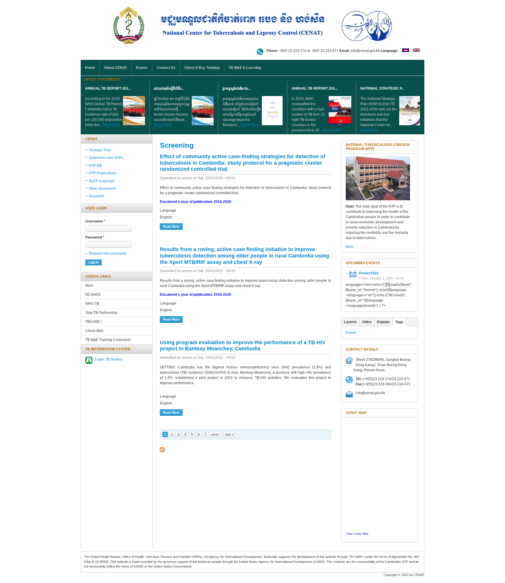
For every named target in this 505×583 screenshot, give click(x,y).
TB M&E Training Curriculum (108, 340)
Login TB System (108, 359)
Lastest (350, 322)
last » (229, 434)
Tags (399, 322)
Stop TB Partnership (101, 313)
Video (366, 322)
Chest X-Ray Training (201, 68)
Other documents (102, 189)
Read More (112, 125)
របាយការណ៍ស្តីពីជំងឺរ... (169, 88)
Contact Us (166, 68)
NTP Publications (102, 173)
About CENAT (115, 68)
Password (94, 237)
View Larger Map (357, 533)
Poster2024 (368, 273)
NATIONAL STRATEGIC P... (382, 88)
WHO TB (92, 304)
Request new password (107, 253)
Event (351, 332)
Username (95, 221)
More (350, 247)
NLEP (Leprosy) (101, 181)
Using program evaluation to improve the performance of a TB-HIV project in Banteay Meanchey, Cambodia (243, 346)
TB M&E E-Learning (245, 68)
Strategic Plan (100, 150)
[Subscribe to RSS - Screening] (162, 449)
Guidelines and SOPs (106, 158)
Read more (173, 226)
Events (142, 68)
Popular (383, 322)
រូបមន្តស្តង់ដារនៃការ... (236, 88)
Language (168, 210)
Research (96, 196)
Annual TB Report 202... (108, 88)
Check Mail (94, 331)
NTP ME (95, 165)
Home (90, 68)
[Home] (252, 24)
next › (215, 434)
